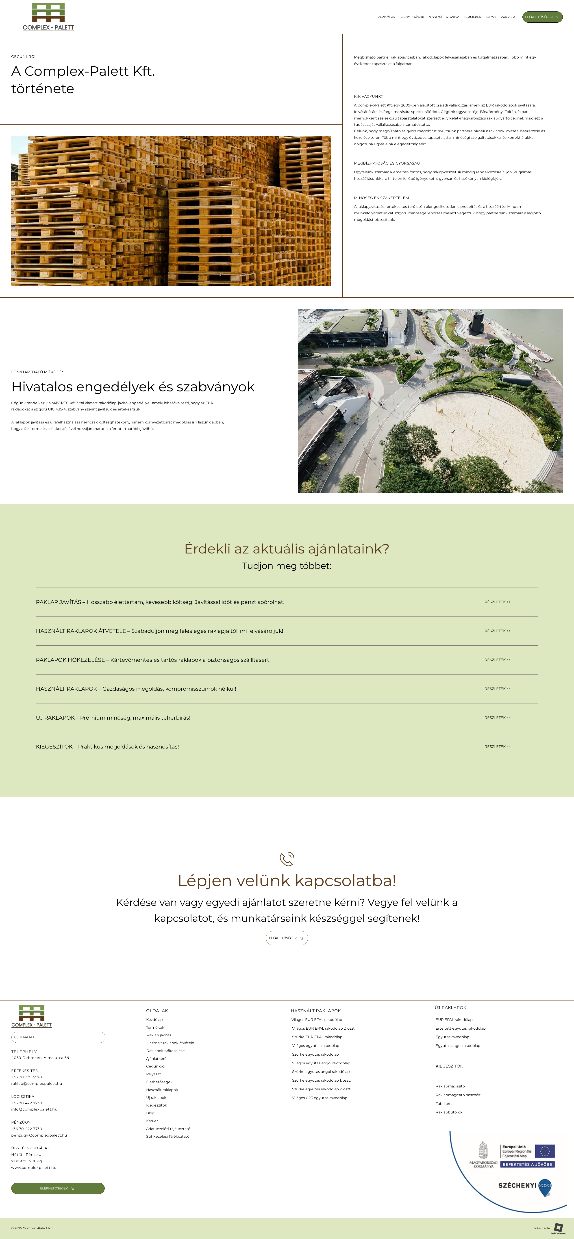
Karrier (152, 1121)
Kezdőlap (154, 1020)
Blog (150, 1113)
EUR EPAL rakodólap (454, 1020)
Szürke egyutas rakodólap (315, 1054)
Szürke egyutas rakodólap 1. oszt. (321, 1080)
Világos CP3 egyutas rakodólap (319, 1098)
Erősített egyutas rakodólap (461, 1028)
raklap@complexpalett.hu (36, 1083)
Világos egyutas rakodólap (315, 1046)
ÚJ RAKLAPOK (451, 1007)
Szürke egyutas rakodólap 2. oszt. (321, 1089)
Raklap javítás (159, 1035)
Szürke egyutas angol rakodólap (321, 1072)
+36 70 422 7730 (26, 1103)
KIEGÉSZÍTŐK (449, 1066)
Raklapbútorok (449, 1112)
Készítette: (542, 1228)
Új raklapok (156, 1098)
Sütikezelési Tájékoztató (167, 1136)
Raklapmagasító (450, 1086)
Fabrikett (444, 1104)
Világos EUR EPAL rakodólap (316, 1020)
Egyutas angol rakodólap (458, 1046)
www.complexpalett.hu (34, 1167)
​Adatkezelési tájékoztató (168, 1129)
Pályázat (153, 1074)
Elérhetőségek (159, 1082)
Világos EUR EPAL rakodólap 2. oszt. (323, 1028)
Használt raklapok (162, 1090)
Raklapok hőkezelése (166, 1051)
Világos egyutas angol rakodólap (321, 1063)
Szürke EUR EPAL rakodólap (317, 1037)
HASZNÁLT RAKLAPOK (316, 1010)
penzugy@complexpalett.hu (39, 1135)
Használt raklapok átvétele (170, 1043)
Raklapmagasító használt (458, 1095)
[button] (412, 17)
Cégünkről (155, 1066)
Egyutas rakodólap (452, 1037)
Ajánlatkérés (157, 1059)
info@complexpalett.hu (34, 1109)
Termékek (155, 1027)
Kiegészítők (156, 1105)
